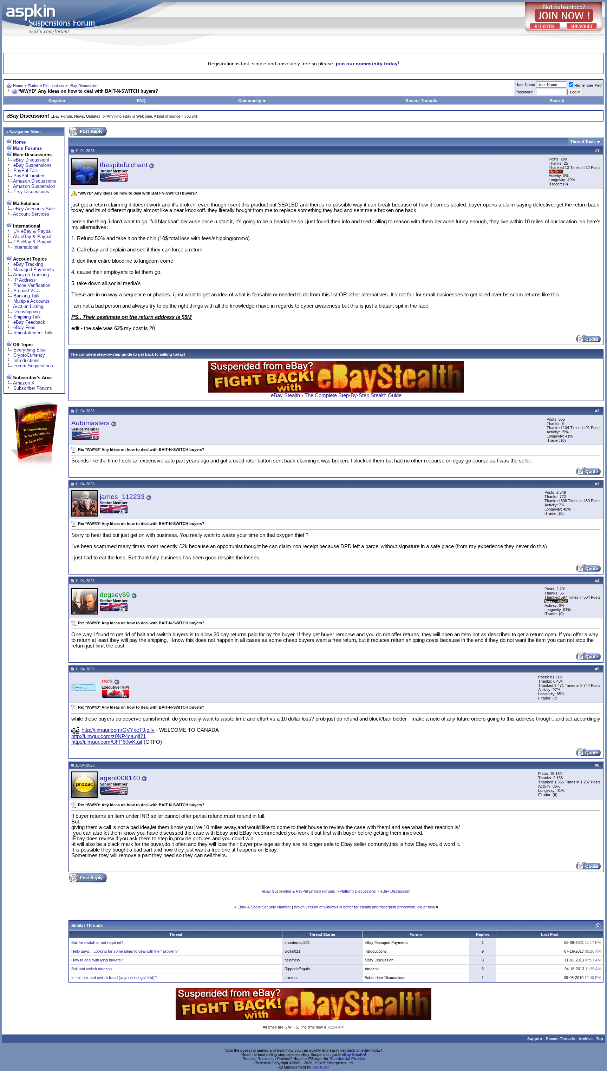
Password (524, 92)
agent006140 (120, 778)
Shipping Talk (27, 317)
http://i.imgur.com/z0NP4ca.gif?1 (108, 736)
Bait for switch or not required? (97, 942)
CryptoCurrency (29, 355)
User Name (525, 85)
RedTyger (320, 1067)
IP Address (24, 280)
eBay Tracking (28, 264)
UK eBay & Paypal (32, 231)
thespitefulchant (124, 165)
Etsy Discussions (31, 191)
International (25, 247)
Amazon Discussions (34, 181)
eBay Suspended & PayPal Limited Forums (298, 891)
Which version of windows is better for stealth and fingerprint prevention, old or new (364, 907)
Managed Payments (33, 269)
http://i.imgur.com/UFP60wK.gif (106, 742)
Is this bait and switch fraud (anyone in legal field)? (114, 977)
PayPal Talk (25, 170)
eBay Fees (24, 327)
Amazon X (23, 383)
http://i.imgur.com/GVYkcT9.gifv (118, 730)
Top (599, 1039)
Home (18, 86)
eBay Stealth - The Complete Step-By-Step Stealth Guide (336, 395)
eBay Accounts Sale (34, 208)
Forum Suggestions (33, 365)
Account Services (31, 214)
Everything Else (29, 350)
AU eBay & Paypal (32, 236)
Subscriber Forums (32, 388)
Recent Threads (421, 100)
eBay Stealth (353, 1054)
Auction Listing (28, 306)
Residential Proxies (347, 1059)
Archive (586, 1039)
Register (57, 100)
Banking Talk (26, 295)
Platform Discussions (46, 86)
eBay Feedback (29, 322)
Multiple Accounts (31, 301)
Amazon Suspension (34, 186)
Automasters (90, 423)
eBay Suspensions (32, 165)
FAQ (141, 100)
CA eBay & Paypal (32, 241)
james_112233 (122, 496)
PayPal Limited (28, 175)
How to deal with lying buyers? (97, 960)
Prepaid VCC (26, 290)
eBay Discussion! (83, 86)
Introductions (26, 360)
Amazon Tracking (31, 274)
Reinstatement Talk (33, 332)
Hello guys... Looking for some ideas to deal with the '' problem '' (125, 951)
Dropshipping (26, 311)
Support (534, 1039)
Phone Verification (31, 285)
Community (249, 100)
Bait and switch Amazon (91, 969)
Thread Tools (583, 141)
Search (557, 100)
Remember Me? (588, 85)
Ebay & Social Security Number (264, 907)
